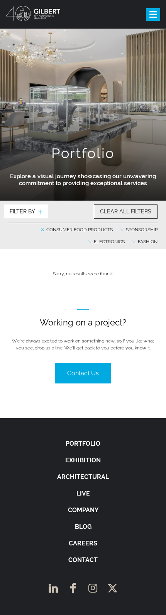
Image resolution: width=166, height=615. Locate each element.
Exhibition (83, 460)
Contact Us (83, 373)
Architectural (83, 476)
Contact (83, 560)
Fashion (147, 241)
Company (83, 510)
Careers (83, 543)
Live (83, 493)
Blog (83, 526)
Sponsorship (141, 229)
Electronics (109, 241)
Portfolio (83, 443)
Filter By (22, 211)
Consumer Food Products (79, 229)
